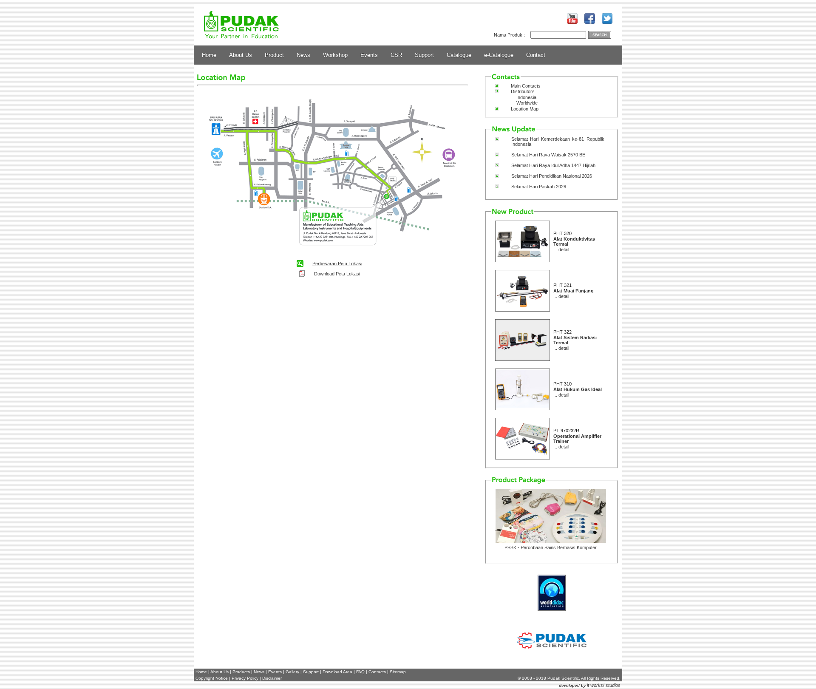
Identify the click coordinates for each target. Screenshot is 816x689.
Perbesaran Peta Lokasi (337, 263)
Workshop (335, 55)
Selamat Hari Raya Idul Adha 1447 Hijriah (553, 165)
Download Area (337, 671)
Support (424, 55)
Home (209, 55)
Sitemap (398, 671)
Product (274, 55)
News (303, 55)
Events (369, 55)
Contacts (377, 671)
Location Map (524, 108)
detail (563, 249)
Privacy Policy (245, 678)
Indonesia (526, 97)
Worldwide (527, 102)
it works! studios (603, 685)
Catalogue (459, 55)
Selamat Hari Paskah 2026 (538, 186)
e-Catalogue (498, 55)
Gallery (292, 671)
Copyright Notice (212, 678)
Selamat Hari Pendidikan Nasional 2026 (551, 176)
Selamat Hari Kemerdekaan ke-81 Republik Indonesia (557, 141)
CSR (396, 55)
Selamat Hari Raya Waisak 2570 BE (548, 154)
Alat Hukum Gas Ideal (577, 389)
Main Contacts (526, 85)
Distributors (523, 91)
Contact (535, 55)
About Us (240, 55)
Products (241, 671)
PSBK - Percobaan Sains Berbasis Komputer (550, 547)
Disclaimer (272, 678)
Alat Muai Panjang (573, 290)
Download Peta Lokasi (337, 273)
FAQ (360, 671)
